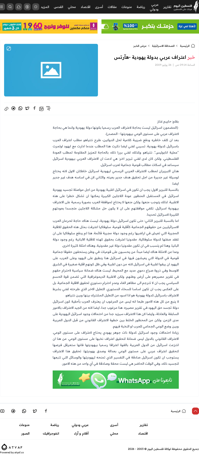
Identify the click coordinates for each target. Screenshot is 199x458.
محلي (72, 7)
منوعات (126, 7)
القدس (58, 7)
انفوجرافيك (51, 433)
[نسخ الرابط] (6, 109)
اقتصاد (85, 7)
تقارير (167, 7)
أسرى (99, 7)
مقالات (112, 7)
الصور (25, 433)
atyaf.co (19, 452)
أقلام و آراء (81, 433)
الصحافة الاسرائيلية (163, 46)
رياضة (141, 7)
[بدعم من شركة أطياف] (12, 447)
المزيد (45, 7)
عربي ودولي (80, 425)
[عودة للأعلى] (195, 411)
